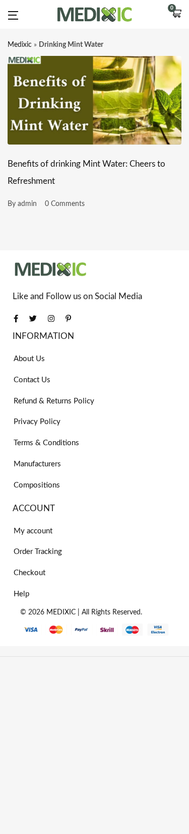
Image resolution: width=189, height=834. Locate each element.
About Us (29, 359)
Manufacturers (37, 464)
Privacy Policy (37, 422)
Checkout (29, 573)
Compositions (37, 485)
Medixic (20, 44)
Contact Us (32, 380)
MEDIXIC (61, 612)
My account (33, 531)
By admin (22, 203)
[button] (176, 15)
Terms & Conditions (46, 443)
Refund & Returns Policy (54, 401)
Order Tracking (38, 551)
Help (21, 594)
